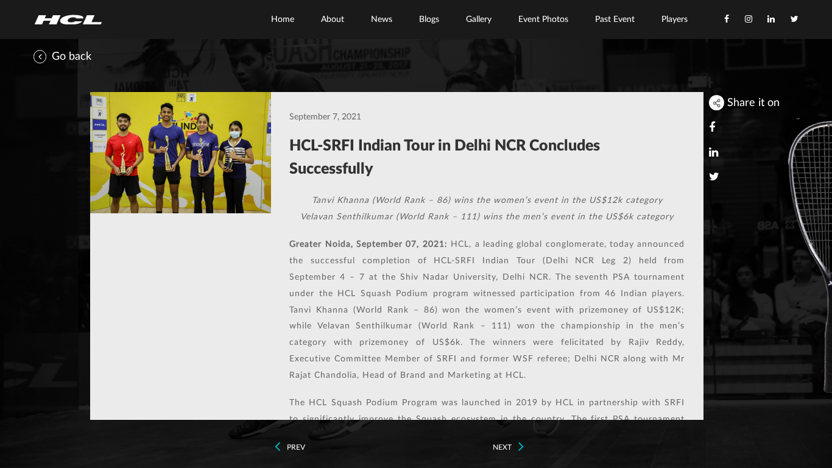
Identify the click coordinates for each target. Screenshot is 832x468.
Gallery (479, 19)
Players (674, 19)
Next (503, 447)
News (381, 19)
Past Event (615, 19)
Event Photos (543, 19)
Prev (295, 447)
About (332, 19)
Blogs (429, 19)
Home (282, 19)
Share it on (752, 102)
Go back (70, 56)
